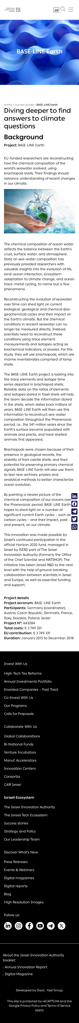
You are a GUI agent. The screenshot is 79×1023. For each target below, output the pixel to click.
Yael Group (55, 990)
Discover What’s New (21, 852)
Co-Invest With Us (18, 698)
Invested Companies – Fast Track (31, 689)
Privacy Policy (30, 1005)
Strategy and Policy (20, 831)
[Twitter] (74, 519)
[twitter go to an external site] (61, 926)
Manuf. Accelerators (20, 760)
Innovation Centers (20, 768)
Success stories (24, 104)
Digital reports (15, 886)
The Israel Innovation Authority (29, 807)
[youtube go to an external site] (40, 926)
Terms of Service (58, 1005)
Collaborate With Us (20, 727)
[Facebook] (74, 504)
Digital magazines (19, 878)
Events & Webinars (19, 870)
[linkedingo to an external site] (8, 926)
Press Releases (16, 862)
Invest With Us (15, 664)
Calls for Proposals (19, 714)
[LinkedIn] (74, 496)
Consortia (12, 776)
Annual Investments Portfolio (28, 681)
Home (8, 104)
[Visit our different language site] (56, 9)
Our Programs (15, 706)
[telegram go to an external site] (51, 926)
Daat (40, 990)
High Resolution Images (24, 902)
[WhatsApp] (74, 527)
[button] (63, 10)
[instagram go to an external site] (18, 926)
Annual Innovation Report (26, 967)
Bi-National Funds (18, 744)
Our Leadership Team (22, 839)
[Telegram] (74, 511)
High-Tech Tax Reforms (23, 673)
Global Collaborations (22, 736)
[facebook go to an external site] (29, 926)
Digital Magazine (19, 974)
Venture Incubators (20, 752)
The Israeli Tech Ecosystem (26, 815)
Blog (7, 894)
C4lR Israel (12, 785)
